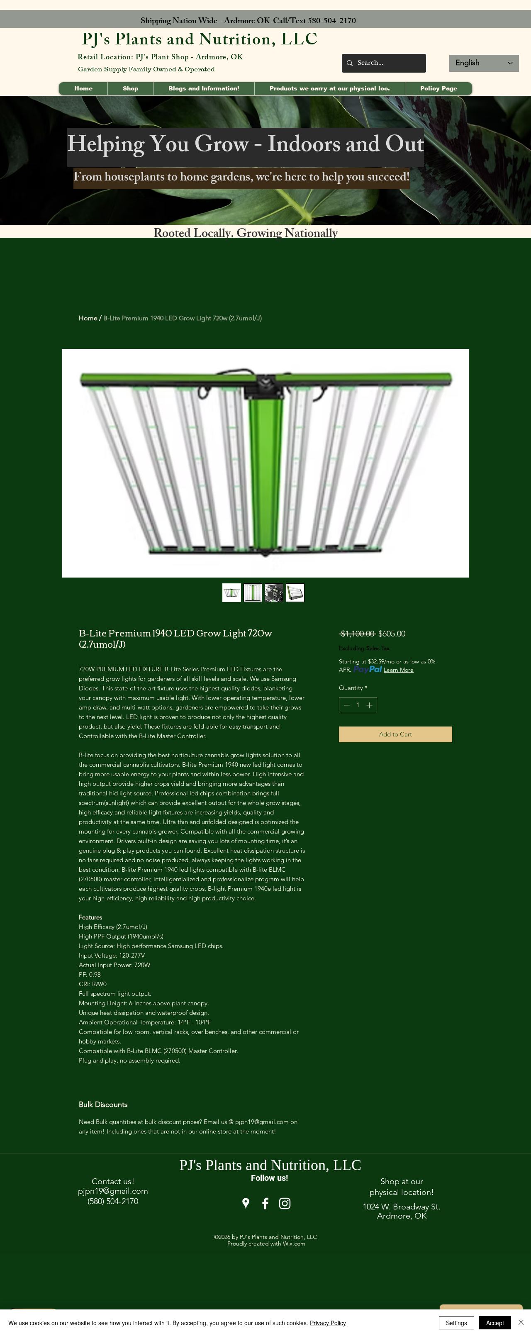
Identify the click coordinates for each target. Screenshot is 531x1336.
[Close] (521, 1322)
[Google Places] (245, 1203)
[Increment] (370, 705)
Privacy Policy (328, 1323)
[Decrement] (345, 705)
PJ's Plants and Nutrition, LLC (200, 41)
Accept (495, 1323)
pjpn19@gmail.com (113, 1191)
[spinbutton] (358, 705)
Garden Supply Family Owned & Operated (146, 69)
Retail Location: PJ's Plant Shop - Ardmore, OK (160, 58)
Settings (456, 1323)
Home (88, 318)
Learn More (399, 669)
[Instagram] (284, 1203)
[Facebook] (265, 1203)
